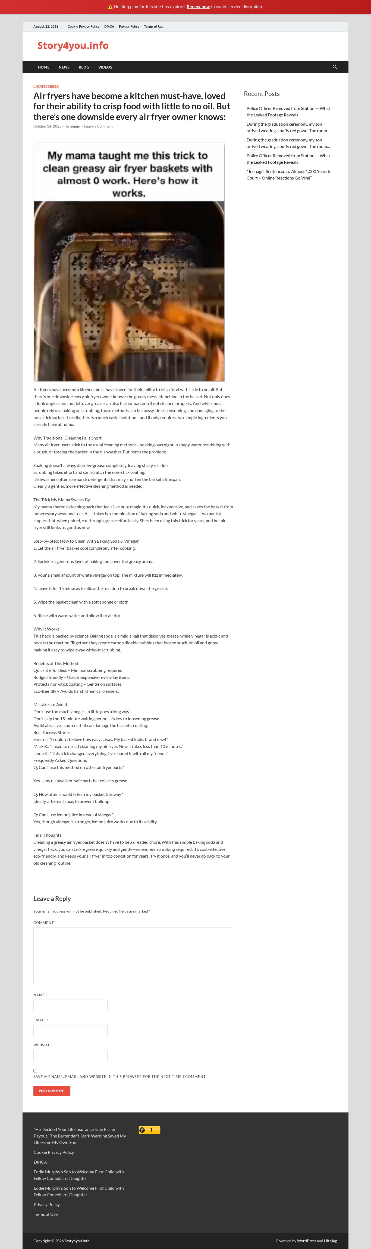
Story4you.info (73, 45)
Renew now (198, 6)
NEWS (64, 67)
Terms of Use (154, 26)
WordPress (306, 1240)
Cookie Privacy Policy (83, 26)
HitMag (330, 1240)
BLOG (84, 67)
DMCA (109, 26)
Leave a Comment (98, 126)
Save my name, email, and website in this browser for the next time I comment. (120, 1076)
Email (40, 1020)
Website (42, 1045)
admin (75, 126)
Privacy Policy (129, 26)
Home (43, 67)
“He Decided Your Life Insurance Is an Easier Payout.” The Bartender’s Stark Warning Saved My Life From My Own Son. (80, 1136)
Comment (45, 922)
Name (40, 995)
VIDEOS (105, 67)
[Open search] (335, 67)
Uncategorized (46, 86)
